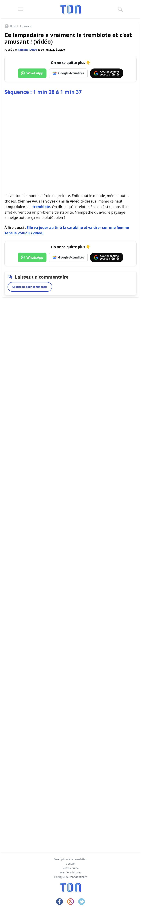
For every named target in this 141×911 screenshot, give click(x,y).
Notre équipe (70, 868)
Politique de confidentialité (70, 877)
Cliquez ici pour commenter (29, 287)
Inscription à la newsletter (70, 859)
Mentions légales (70, 872)
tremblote (41, 206)
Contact (70, 863)
